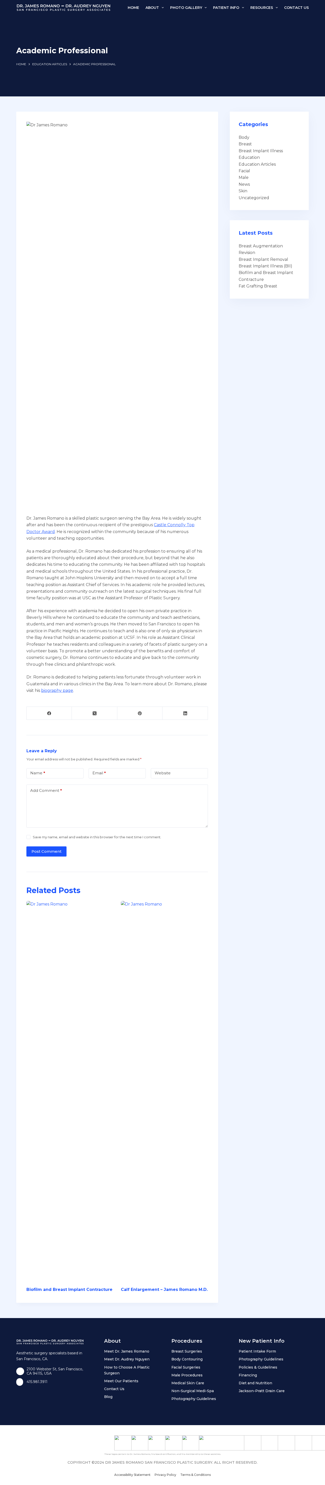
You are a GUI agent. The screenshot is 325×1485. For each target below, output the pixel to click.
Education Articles (257, 164)
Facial (244, 170)
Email (99, 773)
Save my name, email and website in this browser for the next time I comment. (97, 837)
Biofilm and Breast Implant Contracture (69, 1289)
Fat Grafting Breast (258, 286)
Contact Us (296, 7)
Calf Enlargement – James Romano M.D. (164, 1289)
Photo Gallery (186, 7)
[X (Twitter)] (94, 713)
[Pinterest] (139, 713)
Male (244, 177)
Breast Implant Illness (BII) (265, 266)
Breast (245, 144)
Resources (261, 7)
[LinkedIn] (185, 713)
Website (163, 773)
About (152, 7)
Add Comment (46, 790)
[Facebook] (49, 713)
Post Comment (46, 851)
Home (133, 7)
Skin (243, 191)
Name (37, 773)
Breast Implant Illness (261, 150)
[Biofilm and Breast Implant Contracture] (69, 1091)
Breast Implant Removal (263, 259)
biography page (57, 690)
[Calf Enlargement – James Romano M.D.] (164, 1091)
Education (249, 157)
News (244, 184)
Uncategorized (254, 197)
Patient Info (226, 7)
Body (244, 137)
